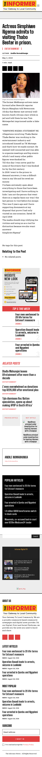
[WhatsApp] (20, 68)
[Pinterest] (15, 68)
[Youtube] (17, 637)
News (18, 324)
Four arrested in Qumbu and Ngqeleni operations (27, 347)
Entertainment (9, 382)
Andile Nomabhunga (19, 53)
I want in (19, 739)
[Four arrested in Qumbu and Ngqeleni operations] (8, 348)
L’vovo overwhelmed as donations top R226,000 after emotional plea (20, 388)
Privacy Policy (28, 745)
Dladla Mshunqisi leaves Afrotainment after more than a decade (19, 375)
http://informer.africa (11, 461)
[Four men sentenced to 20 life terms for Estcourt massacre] (8, 318)
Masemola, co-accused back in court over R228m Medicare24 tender (21, 521)
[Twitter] (10, 68)
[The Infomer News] (21, 610)
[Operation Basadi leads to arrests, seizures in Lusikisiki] (8, 333)
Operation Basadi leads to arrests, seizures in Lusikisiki (27, 332)
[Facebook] (4, 68)
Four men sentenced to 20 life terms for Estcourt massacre (27, 317)
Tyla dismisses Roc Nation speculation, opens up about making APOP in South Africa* (17, 402)
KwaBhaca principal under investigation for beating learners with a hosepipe (30, 438)
